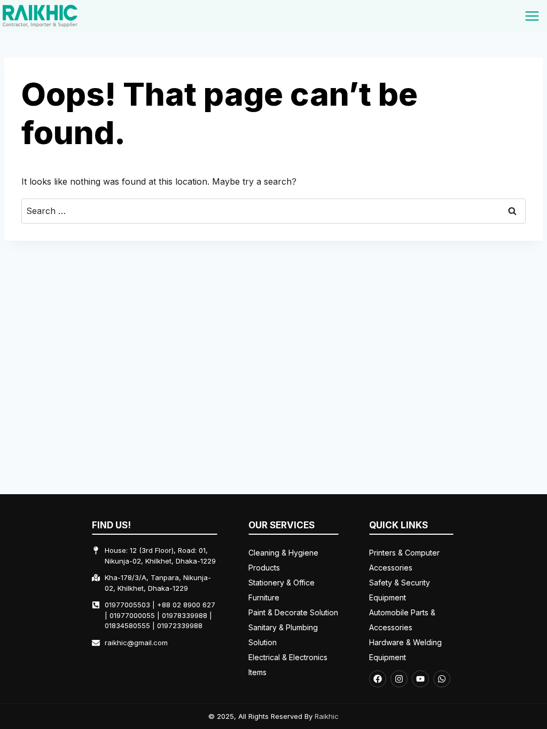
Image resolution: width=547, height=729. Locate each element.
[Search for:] (273, 210)
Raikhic (327, 716)
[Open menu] (531, 16)
